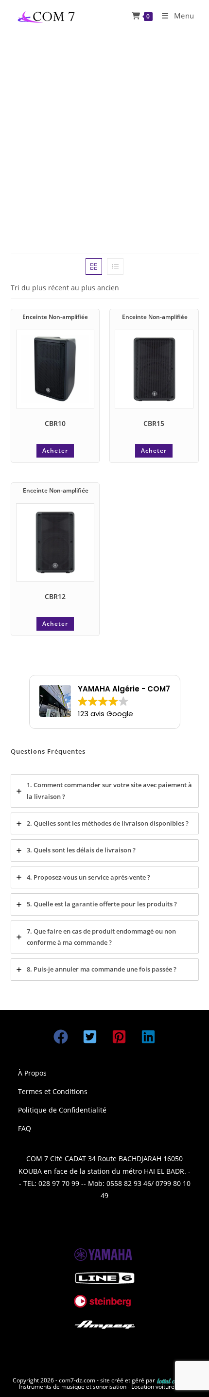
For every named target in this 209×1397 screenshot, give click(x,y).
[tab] (105, 791)
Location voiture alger (160, 1386)
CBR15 (153, 423)
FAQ (24, 1128)
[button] (61, 1037)
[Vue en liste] (115, 266)
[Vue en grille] (94, 266)
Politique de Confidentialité (62, 1109)
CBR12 (55, 596)
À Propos (32, 1073)
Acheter (55, 450)
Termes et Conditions (52, 1091)
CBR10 (55, 423)
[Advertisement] (104, 141)
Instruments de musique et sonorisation (73, 1386)
